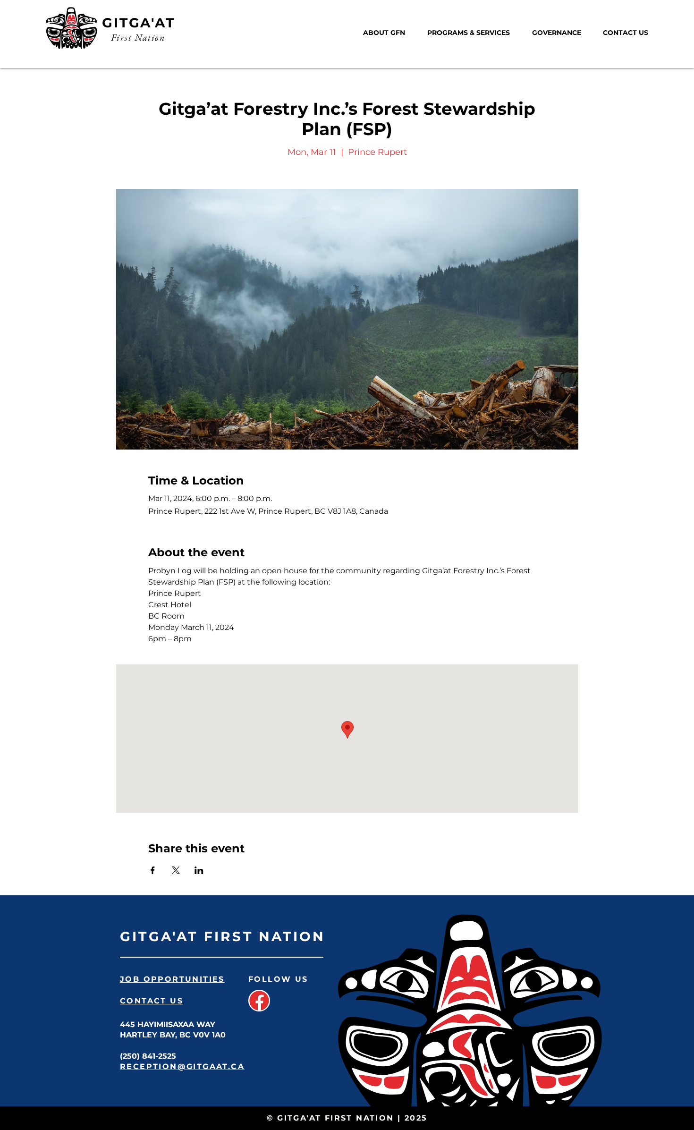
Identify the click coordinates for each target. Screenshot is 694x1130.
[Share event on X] (175, 870)
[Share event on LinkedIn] (199, 870)
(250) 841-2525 (148, 1056)
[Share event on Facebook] (152, 870)
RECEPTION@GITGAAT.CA (182, 1066)
